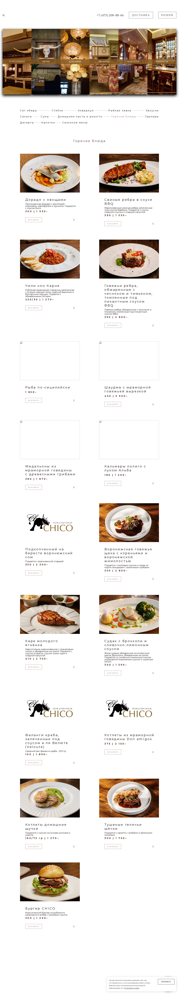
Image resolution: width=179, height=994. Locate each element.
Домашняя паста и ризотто (80, 116)
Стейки (57, 110)
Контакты (162, 61)
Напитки (48, 122)
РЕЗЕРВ (167, 15)
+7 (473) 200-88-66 (110, 15)
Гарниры (152, 116)
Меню (46, 61)
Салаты (26, 116)
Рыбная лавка (119, 110)
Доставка (141, 15)
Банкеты (104, 61)
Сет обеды (28, 110)
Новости (133, 61)
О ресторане (17, 61)
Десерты (27, 122)
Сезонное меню (75, 122)
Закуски (152, 110)
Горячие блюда (123, 116)
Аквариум (86, 110)
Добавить (33, 220)
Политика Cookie (131, 988)
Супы (45, 116)
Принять (166, 981)
